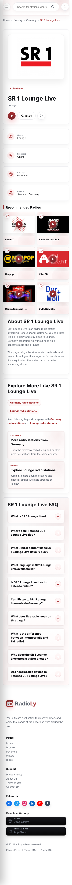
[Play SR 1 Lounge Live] (12, 116)
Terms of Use (13, 782)
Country (18, 20)
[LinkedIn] (32, 803)
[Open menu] (6, 6)
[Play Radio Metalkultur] (52, 224)
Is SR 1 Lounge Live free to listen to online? (28, 584)
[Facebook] (9, 803)
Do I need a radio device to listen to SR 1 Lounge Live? (29, 673)
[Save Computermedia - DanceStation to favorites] (7, 285)
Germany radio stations (24, 402)
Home (6, 20)
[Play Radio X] (19, 224)
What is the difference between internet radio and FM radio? (29, 637)
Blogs (9, 759)
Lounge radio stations (23, 410)
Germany (31, 20)
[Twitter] (17, 803)
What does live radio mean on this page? (31, 618)
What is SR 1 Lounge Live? (28, 516)
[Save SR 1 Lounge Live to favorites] (41, 116)
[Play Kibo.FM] (52, 259)
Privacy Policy (14, 774)
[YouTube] (40, 803)
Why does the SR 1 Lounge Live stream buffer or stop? (29, 656)
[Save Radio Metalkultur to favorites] (41, 216)
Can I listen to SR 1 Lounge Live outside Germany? (28, 601)
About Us (11, 778)
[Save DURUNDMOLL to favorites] (41, 285)
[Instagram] (24, 803)
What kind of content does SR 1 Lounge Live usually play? (31, 549)
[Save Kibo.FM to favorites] (41, 250)
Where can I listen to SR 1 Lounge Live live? (28, 532)
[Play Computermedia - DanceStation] (19, 293)
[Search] (53, 7)
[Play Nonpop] (19, 259)
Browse (10, 747)
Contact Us (12, 786)
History (10, 755)
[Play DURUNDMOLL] (52, 293)
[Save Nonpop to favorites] (7, 250)
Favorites (11, 751)
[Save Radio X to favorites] (7, 216)
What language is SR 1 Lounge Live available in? (31, 567)
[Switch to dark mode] (65, 7)
